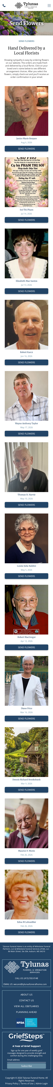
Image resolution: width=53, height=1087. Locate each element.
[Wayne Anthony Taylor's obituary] (26, 372)
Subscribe (26, 1065)
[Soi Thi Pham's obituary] (26, 158)
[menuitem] (26, 994)
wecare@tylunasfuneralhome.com (30, 984)
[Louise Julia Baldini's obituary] (26, 515)
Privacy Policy (11, 1083)
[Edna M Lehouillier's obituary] (26, 871)
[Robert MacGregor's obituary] (26, 586)
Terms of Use (27, 1083)
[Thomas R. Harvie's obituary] (26, 443)
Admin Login (42, 1083)
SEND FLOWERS (26, 148)
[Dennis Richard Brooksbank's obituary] (26, 728)
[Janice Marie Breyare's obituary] (26, 87)
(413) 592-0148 (31, 978)
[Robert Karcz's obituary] (26, 301)
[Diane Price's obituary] (26, 657)
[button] (49, 5)
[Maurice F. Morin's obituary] (26, 799)
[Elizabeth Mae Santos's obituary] (26, 230)
